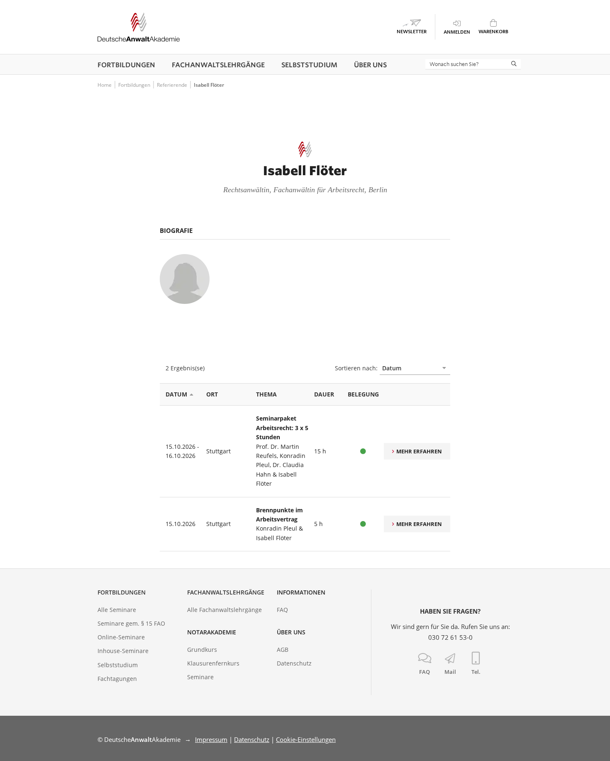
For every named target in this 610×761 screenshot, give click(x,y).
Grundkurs (202, 649)
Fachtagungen (117, 679)
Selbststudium (118, 665)
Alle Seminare (117, 610)
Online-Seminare (121, 637)
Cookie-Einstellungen (306, 739)
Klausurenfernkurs (213, 663)
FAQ (282, 610)
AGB (282, 649)
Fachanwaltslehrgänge (225, 592)
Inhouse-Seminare (123, 651)
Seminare (200, 677)
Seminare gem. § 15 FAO (131, 623)
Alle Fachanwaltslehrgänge (224, 610)
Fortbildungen (122, 592)
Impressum (211, 739)
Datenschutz (294, 663)
